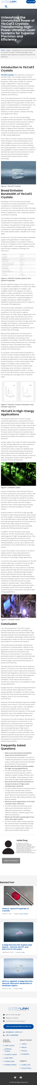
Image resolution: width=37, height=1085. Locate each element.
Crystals (25, 914)
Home (3, 50)
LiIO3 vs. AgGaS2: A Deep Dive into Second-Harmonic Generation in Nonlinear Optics (17, 983)
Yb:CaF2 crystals (7, 75)
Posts (8, 50)
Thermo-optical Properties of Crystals (15, 909)
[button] (6, 6)
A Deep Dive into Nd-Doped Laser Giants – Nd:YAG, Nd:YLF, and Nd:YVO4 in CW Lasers (17, 947)
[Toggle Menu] (34, 6)
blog (21, 914)
